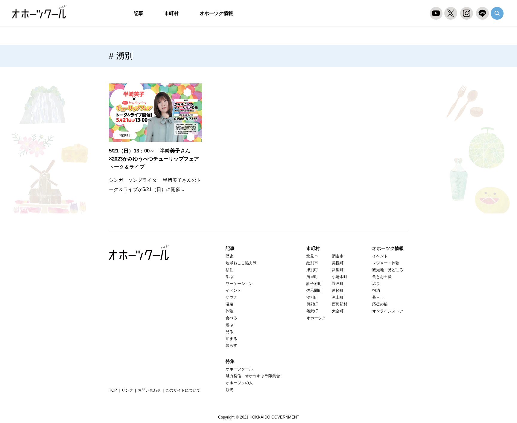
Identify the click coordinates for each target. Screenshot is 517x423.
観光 (229, 389)
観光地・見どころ (387, 270)
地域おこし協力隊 (241, 263)
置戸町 (337, 283)
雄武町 (312, 311)
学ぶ (229, 276)
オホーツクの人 (239, 383)
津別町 (312, 270)
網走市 (337, 256)
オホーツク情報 (216, 13)
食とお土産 (382, 276)
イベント (233, 290)
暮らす (231, 345)
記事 (138, 13)
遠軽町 (337, 290)
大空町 (337, 311)
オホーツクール (42, 11)
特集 (230, 361)
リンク (127, 390)
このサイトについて (182, 390)
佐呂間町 (314, 290)
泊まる (231, 338)
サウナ (231, 297)
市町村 (171, 13)
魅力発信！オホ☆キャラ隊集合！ (255, 376)
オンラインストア (387, 311)
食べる (231, 318)
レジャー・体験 (385, 263)
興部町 (312, 304)
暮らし (378, 297)
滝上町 (337, 297)
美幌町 (337, 263)
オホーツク (316, 318)
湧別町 (124, 135)
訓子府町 (314, 283)
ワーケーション (239, 283)
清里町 (312, 276)
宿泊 (376, 290)
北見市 (312, 256)
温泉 (229, 304)
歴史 (229, 256)
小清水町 (339, 276)
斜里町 (337, 270)
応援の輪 (380, 304)
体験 (229, 311)
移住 (229, 270)
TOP (113, 390)
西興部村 (339, 304)
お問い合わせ (149, 390)
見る (229, 331)
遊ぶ (229, 325)
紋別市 (312, 263)
